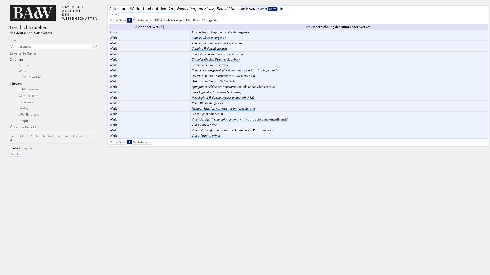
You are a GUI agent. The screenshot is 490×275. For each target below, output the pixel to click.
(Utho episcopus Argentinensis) (239, 119)
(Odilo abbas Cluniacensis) (233, 87)
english (27, 148)
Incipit (23, 121)
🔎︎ (95, 46)
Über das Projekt (23, 127)
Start (14, 40)
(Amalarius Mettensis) (216, 92)
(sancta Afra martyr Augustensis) (223, 108)
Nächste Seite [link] (142, 20)
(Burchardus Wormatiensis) (223, 76)
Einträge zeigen (173, 20)
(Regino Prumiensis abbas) (215, 59)
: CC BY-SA (21, 136)
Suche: (113, 14)
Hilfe (280, 9)
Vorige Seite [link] (118, 20)
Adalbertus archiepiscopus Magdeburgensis (220, 32)
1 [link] (129, 20)
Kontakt (48, 136)
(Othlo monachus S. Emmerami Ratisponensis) (232, 130)
